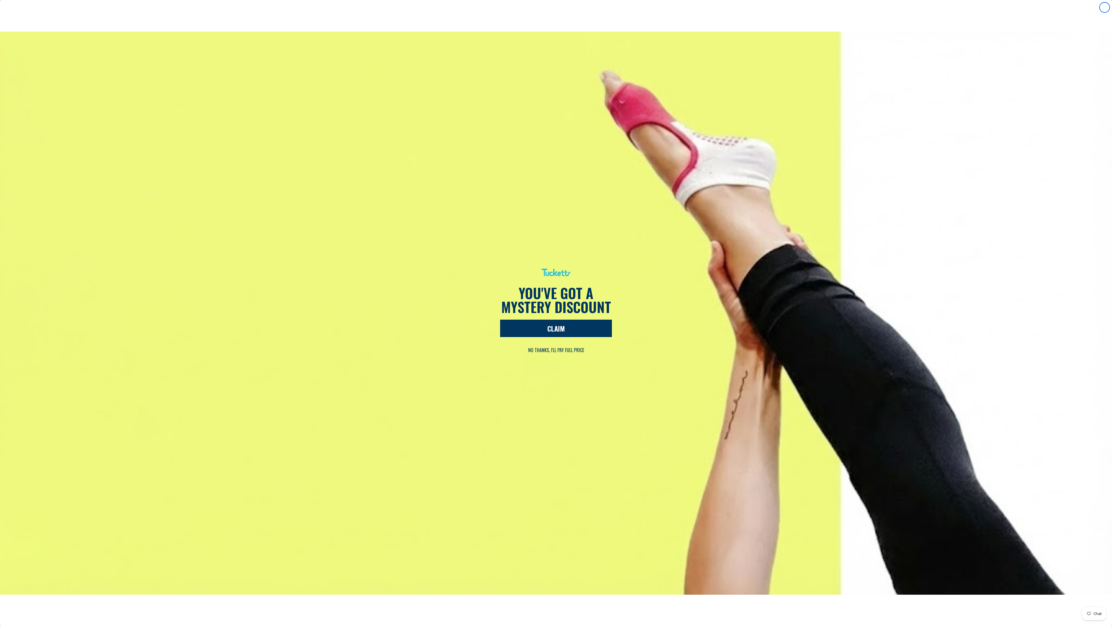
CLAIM (556, 328)
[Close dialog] (1105, 7)
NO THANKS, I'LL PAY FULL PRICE (556, 350)
